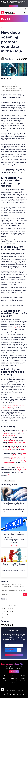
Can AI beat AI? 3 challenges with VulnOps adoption (13, 590)
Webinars (5, 678)
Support (12, 9)
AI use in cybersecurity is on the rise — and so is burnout (13, 587)
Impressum (19, 689)
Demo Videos (5, 680)
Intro (3, 82)
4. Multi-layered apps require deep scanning (12, 90)
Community (21, 9)
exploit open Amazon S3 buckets (11, 328)
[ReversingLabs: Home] (8, 13)
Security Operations (5, 27)
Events (14, 675)
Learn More (14, 514)
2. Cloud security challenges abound (10, 86)
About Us (23, 675)
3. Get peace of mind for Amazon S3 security (12, 88)
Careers (23, 678)
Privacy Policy (9, 689)
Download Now (13, 6)
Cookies (15, 689)
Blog (16, 9)
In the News (14, 678)
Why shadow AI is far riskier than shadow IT (11, 584)
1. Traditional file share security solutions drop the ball (14, 84)
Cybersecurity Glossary (14, 681)
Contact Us (7, 9)
